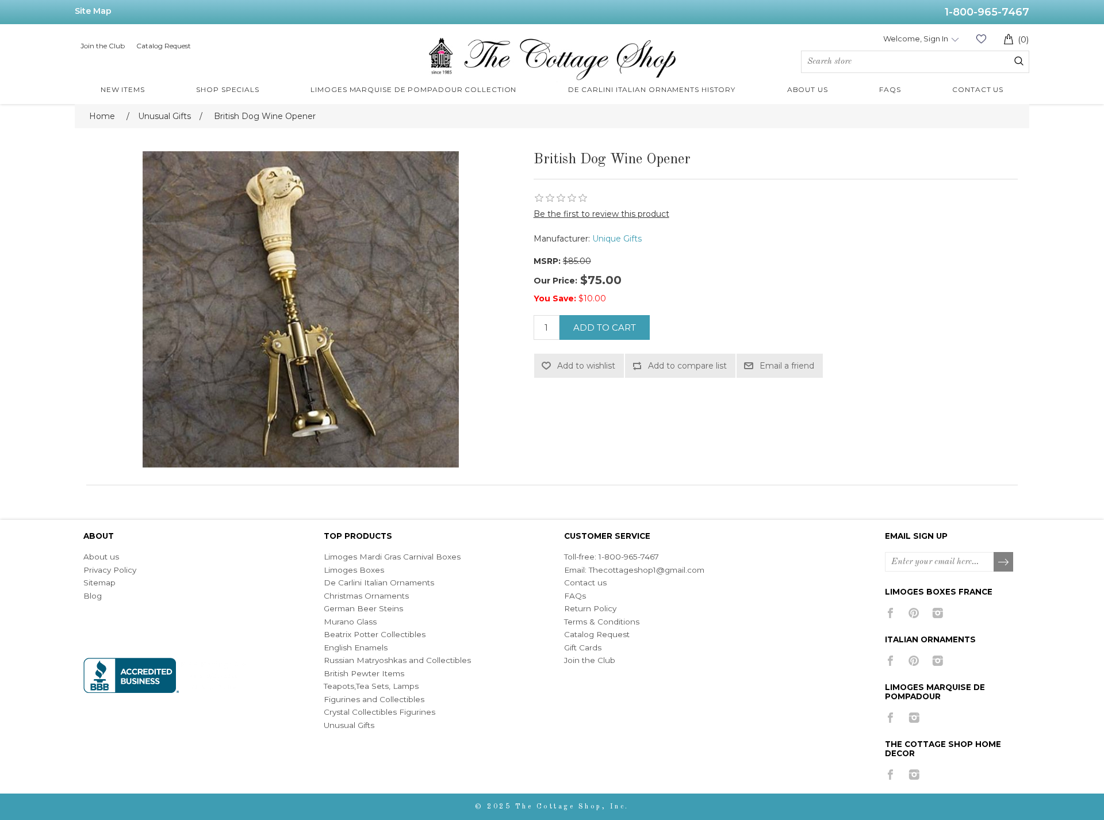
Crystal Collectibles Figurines (379, 711)
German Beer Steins (363, 608)
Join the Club (102, 45)
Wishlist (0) (981, 39)
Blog (92, 595)
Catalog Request (163, 45)
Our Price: (555, 280)
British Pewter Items (364, 673)
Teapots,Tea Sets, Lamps (371, 686)
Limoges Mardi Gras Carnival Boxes (392, 556)
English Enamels (356, 647)
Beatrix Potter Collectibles (374, 634)
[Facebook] (890, 613)
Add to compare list (687, 366)
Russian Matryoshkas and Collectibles (397, 660)
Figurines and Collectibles (374, 699)
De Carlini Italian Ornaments (379, 582)
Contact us (585, 582)
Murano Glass (350, 621)
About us (101, 556)
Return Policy (590, 608)
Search (1018, 61)
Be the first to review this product (601, 214)
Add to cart (604, 327)
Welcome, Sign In (915, 38)
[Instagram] (937, 613)
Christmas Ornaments (366, 595)
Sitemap (99, 582)
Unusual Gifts (349, 725)
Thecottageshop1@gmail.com (646, 569)
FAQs (575, 595)
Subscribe (1004, 562)
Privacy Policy (109, 569)
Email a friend (787, 366)
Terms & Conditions (601, 621)
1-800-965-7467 (987, 12)
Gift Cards (582, 647)
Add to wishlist (586, 366)
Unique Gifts (617, 238)
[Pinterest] (913, 613)
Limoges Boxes (354, 569)
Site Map (93, 11)
